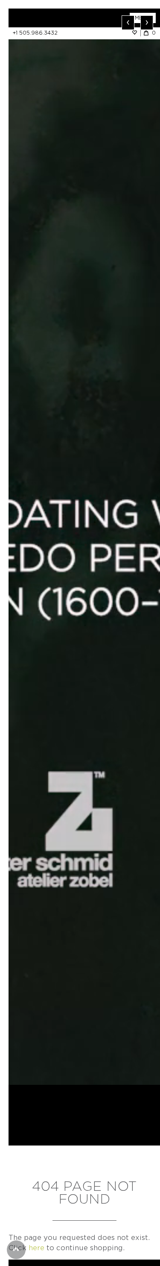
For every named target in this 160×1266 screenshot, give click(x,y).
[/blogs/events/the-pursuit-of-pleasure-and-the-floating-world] (84, 547)
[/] (46, 18)
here (36, 1248)
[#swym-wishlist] (136, 32)
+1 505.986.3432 (35, 32)
